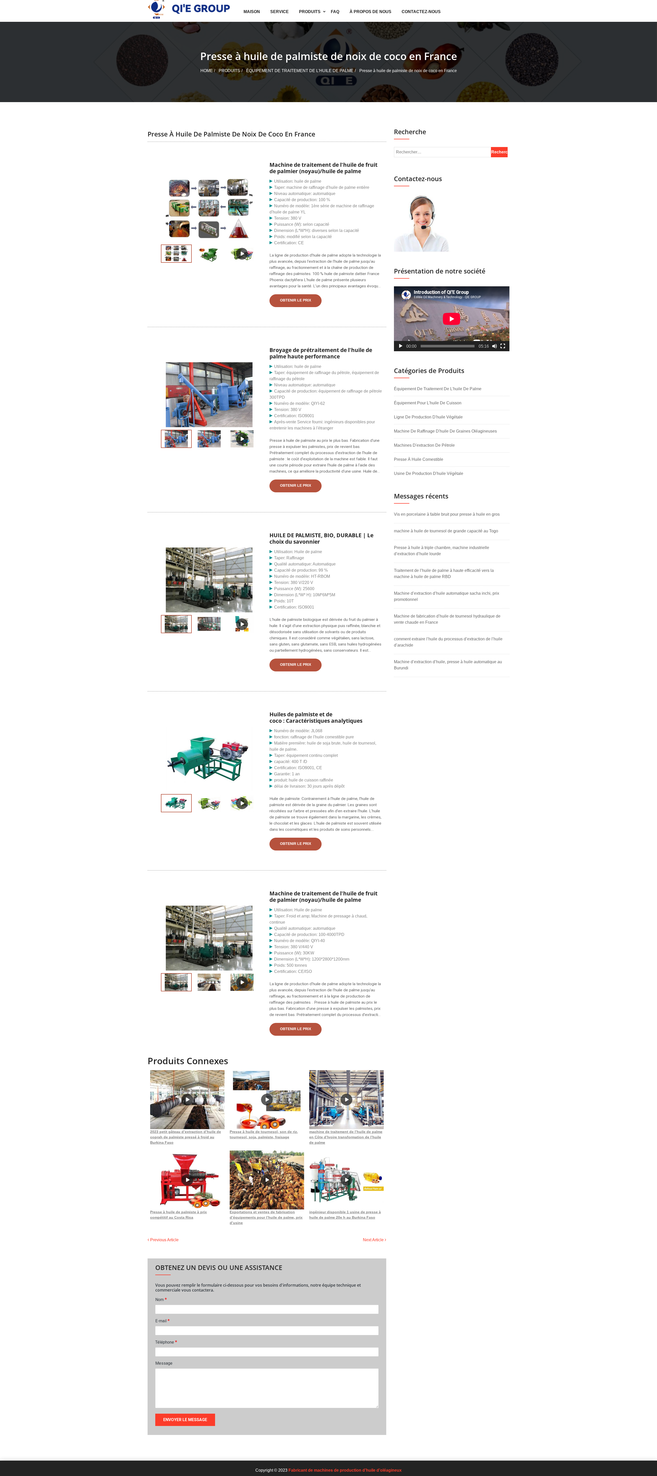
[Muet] (494, 346)
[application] (451, 318)
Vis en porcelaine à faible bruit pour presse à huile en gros (447, 514)
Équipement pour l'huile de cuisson (427, 403)
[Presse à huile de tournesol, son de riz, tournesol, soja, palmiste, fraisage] (267, 1099)
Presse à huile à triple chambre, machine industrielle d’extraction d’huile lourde (441, 550)
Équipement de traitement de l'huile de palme (299, 71)
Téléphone (166, 1342)
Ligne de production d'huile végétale (428, 417)
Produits (310, 11)
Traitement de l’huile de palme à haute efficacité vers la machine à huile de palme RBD (444, 573)
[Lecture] (400, 346)
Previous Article (164, 1240)
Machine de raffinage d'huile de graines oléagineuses (445, 431)
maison (252, 11)
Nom (161, 1299)
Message (163, 1363)
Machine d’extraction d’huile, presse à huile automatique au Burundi (448, 665)
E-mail (162, 1321)
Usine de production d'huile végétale (428, 473)
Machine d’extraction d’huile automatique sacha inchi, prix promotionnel (446, 596)
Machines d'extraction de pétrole (424, 445)
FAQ (335, 11)
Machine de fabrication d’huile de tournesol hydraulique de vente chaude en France (447, 619)
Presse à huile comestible (418, 459)
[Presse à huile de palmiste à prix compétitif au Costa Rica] (187, 1179)
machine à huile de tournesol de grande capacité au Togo (446, 531)
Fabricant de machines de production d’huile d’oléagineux (345, 1470)
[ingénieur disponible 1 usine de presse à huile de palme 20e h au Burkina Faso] (346, 1179)
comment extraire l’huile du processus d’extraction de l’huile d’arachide (448, 642)
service (279, 11)
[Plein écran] (502, 346)
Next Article (374, 1240)
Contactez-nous (421, 11)
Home (206, 71)
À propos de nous (370, 11)
